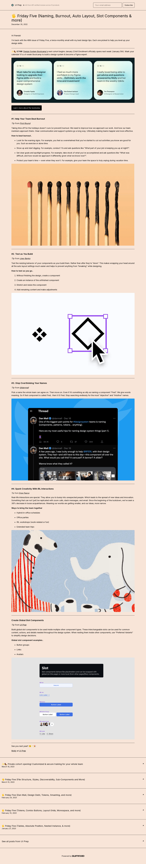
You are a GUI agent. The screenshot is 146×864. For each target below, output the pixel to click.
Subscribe (129, 5)
